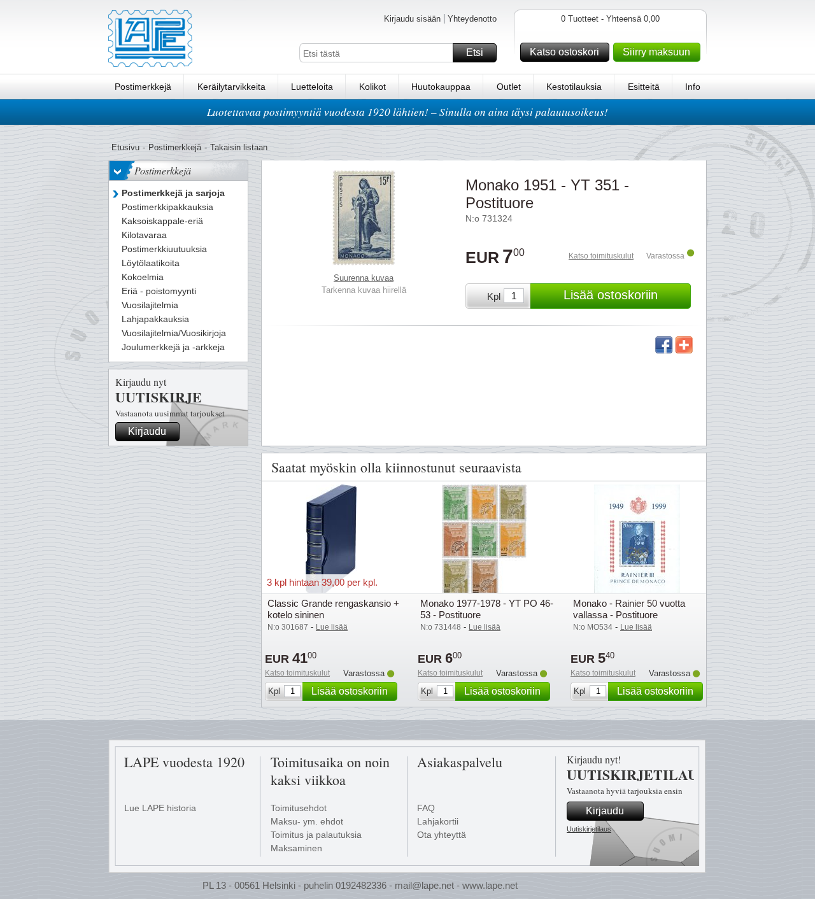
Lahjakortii (437, 821)
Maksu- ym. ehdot (307, 821)
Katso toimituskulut (601, 255)
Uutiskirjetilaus (589, 829)
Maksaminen (296, 848)
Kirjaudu (147, 431)
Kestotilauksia (574, 86)
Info (692, 86)
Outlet (509, 86)
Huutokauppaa (441, 86)
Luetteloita (312, 86)
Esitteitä (644, 86)
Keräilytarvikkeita (231, 86)
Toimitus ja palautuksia (316, 835)
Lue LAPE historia (160, 808)
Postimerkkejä (143, 86)
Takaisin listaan (238, 147)
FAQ (426, 808)
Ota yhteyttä (441, 835)
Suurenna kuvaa (363, 278)
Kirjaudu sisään (412, 19)
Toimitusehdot (299, 808)
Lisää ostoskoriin (610, 295)
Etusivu (125, 147)
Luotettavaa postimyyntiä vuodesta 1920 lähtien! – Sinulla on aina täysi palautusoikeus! (407, 111)
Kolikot (372, 86)
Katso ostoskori (564, 51)
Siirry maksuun (656, 51)
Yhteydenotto (472, 19)
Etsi (474, 52)
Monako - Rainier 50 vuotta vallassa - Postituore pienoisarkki (629, 615)
